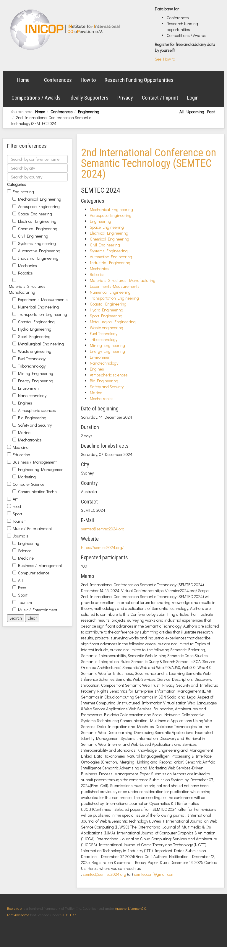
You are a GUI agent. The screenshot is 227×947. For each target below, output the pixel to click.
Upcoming (195, 111)
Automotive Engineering (39, 251)
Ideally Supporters (88, 98)
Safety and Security (35, 425)
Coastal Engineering (36, 321)
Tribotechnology (32, 366)
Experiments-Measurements (43, 299)
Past (211, 111)
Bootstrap (14, 908)
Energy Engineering (35, 381)
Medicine (20, 447)
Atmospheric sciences (37, 410)
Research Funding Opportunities (139, 80)
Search (15, 618)
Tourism (20, 521)
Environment (29, 388)
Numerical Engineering (38, 307)
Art (15, 499)
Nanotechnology (32, 395)
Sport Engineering (34, 336)
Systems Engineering (37, 243)
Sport (17, 513)
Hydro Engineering (34, 329)
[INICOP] (65, 29)
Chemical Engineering (37, 228)
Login (193, 98)
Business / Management (35, 462)
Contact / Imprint (160, 98)
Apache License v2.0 (130, 908)
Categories (16, 184)
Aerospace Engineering (39, 206)
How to (88, 80)
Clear (32, 618)
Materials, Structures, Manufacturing (27, 289)
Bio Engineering (32, 417)
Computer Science (28, 484)
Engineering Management (41, 469)
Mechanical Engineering (39, 199)
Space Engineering (35, 214)
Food (17, 506)
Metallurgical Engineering (41, 344)
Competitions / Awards (36, 98)
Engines (25, 403)
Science (24, 550)
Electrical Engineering (37, 221)
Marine (24, 432)
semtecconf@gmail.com (154, 874)
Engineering (88, 111)
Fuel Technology (32, 358)
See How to (165, 59)
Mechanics (27, 265)
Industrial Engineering (38, 258)
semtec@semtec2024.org (102, 529)
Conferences (58, 80)
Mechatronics (30, 440)
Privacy (125, 98)
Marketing (27, 477)
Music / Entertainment (32, 528)
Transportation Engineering (42, 314)
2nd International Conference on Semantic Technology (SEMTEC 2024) (148, 163)
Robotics (25, 273)
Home (23, 80)
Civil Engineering (33, 236)
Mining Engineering (35, 373)
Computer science (33, 573)
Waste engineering (34, 351)
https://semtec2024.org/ (102, 547)
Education (21, 454)
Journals (20, 536)
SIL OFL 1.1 (68, 914)
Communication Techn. (38, 491)
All (181, 111)
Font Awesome (18, 914)
